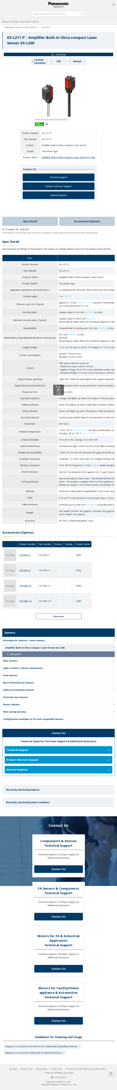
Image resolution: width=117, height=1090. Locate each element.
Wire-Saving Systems (14, 711)
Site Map (13, 1069)
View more (58, 616)
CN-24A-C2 (24, 555)
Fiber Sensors (10, 660)
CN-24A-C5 (24, 570)
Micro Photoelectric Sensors (18, 682)
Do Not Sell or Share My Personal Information (86, 1069)
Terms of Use (26, 1069)
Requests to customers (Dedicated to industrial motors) (33, 1052)
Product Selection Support (58, 186)
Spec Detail (30, 221)
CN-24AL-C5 (25, 601)
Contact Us (58, 869)
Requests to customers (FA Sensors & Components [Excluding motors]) (41, 1046)
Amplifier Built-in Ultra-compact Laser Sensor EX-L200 (68, 157)
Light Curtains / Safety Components (23, 668)
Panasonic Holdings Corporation (59, 1073)
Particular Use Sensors (15, 697)
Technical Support (58, 177)
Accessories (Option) (87, 221)
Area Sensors (10, 675)
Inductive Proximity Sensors (18, 689)
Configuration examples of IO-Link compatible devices (33, 719)
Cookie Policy (56, 1069)
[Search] (82, 14)
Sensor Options (11, 704)
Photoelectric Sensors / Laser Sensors (21, 27)
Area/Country (60, 1077)
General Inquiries (58, 195)
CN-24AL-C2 (25, 585)
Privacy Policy (41, 1069)
